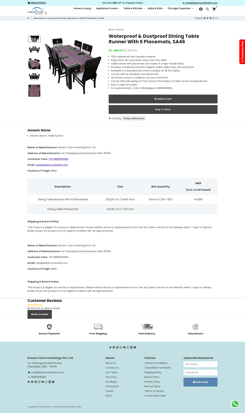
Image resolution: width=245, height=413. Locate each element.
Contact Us (112, 367)
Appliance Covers (108, 8)
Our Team (112, 372)
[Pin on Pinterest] (211, 18)
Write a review (39, 314)
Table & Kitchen (134, 8)
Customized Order (155, 395)
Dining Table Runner (134, 118)
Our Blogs (111, 381)
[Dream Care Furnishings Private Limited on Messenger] (135, 347)
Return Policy (152, 377)
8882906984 (37, 377)
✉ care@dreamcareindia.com (200, 2)
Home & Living (84, 8)
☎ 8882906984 (37, 2)
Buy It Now (163, 109)
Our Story (111, 377)
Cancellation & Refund (157, 367)
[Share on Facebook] (205, 18)
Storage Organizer (181, 8)
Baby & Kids (156, 8)
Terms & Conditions (156, 363)
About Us (111, 363)
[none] (34, 39)
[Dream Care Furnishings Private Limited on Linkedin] (131, 347)
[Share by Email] (217, 18)
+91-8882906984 (58, 159)
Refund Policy (152, 386)
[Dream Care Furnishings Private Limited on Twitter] (110, 347)
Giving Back (112, 386)
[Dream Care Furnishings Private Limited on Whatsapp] (128, 347)
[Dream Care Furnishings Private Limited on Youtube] (124, 347)
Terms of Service (154, 391)
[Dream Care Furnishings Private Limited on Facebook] (114, 347)
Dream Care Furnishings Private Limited (63, 406)
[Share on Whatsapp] (213, 18)
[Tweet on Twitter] (207, 18)
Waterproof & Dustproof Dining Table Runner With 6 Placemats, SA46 (69, 18)
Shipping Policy (153, 372)
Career (110, 391)
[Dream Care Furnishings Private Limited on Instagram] (121, 347)
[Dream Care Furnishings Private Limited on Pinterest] (117, 347)
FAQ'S (109, 395)
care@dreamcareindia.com (52, 165)
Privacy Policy (152, 381)
